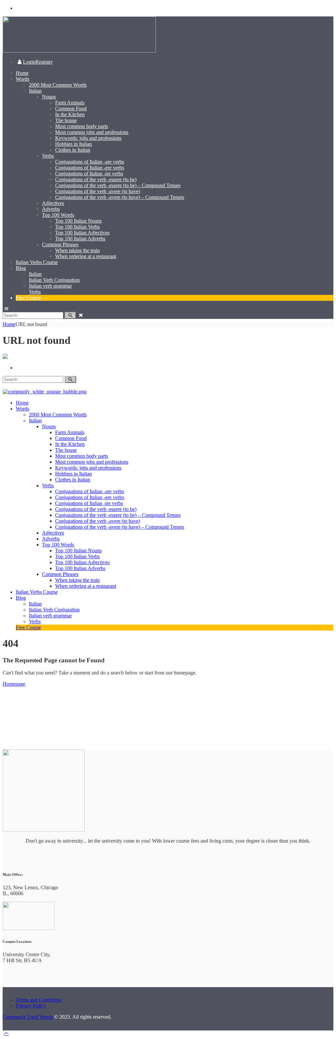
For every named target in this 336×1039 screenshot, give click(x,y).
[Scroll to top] (6, 1033)
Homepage (14, 684)
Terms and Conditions (38, 1000)
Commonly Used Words (28, 1017)
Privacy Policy (31, 1005)
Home (9, 324)
